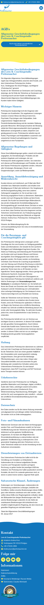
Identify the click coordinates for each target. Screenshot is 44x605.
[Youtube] (13, 559)
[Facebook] (8, 559)
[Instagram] (18, 559)
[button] (41, 8)
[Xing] (3, 559)
